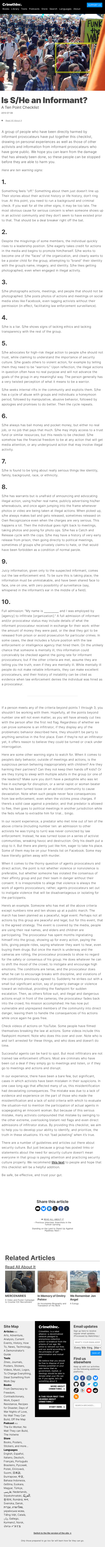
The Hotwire (11, 1434)
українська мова (14, 1511)
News (11, 1346)
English (8, 1453)
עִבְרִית (7, 1507)
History (17, 1342)
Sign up (96, 1353)
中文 (20, 1476)
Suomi (7, 1472)
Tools (24, 9)
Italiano (8, 1457)
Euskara (18, 1484)
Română (18, 1499)
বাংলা (26, 1499)
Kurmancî (9, 1522)
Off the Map (18, 1419)
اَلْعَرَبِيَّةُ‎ (26, 1495)
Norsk (19, 1522)
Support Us (94, 5)
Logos (25, 1369)
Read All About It (14, 120)
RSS (15, 1332)
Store (44, 9)
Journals (17, 1362)
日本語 (16, 1472)
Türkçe (18, 1488)
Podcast (9, 1423)
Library (15, 9)
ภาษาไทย (17, 1507)
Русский (21, 1465)
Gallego (13, 1518)
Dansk (19, 1503)
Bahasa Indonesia (14, 1480)
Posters (8, 1365)
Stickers (19, 1365)
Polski (7, 1469)
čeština (8, 1484)
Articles (9, 1331)
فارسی (7, 1491)
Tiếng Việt (10, 1514)
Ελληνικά (18, 1469)
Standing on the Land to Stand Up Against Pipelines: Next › (52, 1229)
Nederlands (20, 1491)
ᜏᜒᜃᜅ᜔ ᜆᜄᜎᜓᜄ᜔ (12, 1526)
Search (53, 9)
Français (9, 1461)
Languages (65, 9)
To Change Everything (17, 1373)
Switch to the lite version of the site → (52, 1533)
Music (16, 1369)
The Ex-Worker (13, 1426)
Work (7, 1400)
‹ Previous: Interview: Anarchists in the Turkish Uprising (52, 1223)
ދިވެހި (6, 1518)
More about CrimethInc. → (57, 1387)
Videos (8, 1369)
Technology (23, 1346)
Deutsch (19, 1457)
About (77, 9)
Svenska (9, 1503)
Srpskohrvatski (13, 1495)
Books (6, 9)
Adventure (16, 1335)
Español (18, 1453)
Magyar (8, 1488)
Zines (7, 1362)
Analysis (9, 1339)
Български (10, 1476)
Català (21, 1514)
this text (58, 1162)
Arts (6, 1335)
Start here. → (57, 1407)
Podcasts (34, 9)
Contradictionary (14, 1396)
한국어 (7, 1499)
